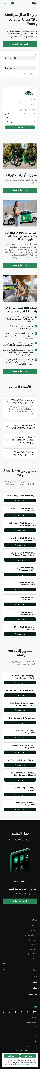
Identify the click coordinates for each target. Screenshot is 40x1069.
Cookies (34, 1036)
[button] (7, 401)
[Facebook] (27, 1012)
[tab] (24, 881)
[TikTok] (3, 1012)
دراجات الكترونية (30, 935)
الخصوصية (33, 1027)
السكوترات (32, 930)
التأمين (35, 1031)
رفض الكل (11, 1056)
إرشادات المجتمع (31, 1046)
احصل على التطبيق (20, 44)
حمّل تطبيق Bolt (20, 190)
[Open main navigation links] (5, 3)
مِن (35, 54)
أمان (35, 1041)
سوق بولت (32, 949)
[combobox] (20, 58)
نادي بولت (32, 958)
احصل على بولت (20, 901)
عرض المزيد (21, 500)
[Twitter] (21, 1012)
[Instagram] (15, 1012)
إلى (35, 64)
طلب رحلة (20, 127)
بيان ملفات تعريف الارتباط (24, 1064)
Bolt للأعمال (32, 954)
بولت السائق (31, 940)
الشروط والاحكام (31, 1022)
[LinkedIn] (9, 1012)
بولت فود (33, 944)
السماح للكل (28, 1056)
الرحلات (33, 925)
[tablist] (20, 881)
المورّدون (34, 1017)
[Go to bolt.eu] (34, 3)
